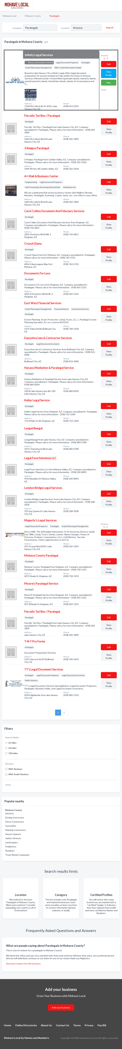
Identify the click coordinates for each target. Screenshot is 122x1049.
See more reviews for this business (23, 963)
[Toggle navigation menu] (117, 5)
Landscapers (11, 842)
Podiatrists (10, 846)
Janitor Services (13, 838)
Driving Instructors (14, 817)
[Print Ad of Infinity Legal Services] (31, 94)
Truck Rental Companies (17, 854)
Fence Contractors (14, 821)
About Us (46, 1025)
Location (65, 28)
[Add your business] (61, 1003)
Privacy (89, 1025)
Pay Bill (102, 1025)
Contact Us (62, 1025)
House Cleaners (13, 834)
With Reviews (15, 769)
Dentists (9, 813)
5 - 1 (105, 58)
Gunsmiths (10, 825)
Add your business (61, 1007)
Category (17, 28)
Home (7, 1025)
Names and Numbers (36, 1037)
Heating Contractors (15, 830)
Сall (108, 64)
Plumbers (10, 850)
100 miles (13, 753)
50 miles (12, 748)
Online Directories (26, 1025)
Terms (77, 1025)
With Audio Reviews (18, 774)
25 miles (12, 742)
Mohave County (33, 15)
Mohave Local (9, 15)
